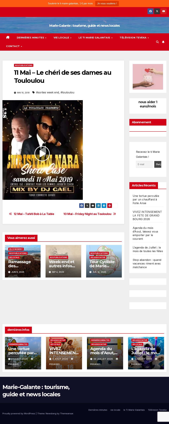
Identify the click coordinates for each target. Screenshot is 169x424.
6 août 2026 (60, 359)
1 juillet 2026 (144, 359)
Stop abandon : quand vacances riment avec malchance (147, 263)
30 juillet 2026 (103, 359)
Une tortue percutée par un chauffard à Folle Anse (146, 199)
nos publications (23, 65)
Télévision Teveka (133, 37)
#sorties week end (47, 92)
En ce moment (16, 249)
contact (13, 46)
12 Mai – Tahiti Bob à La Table (34, 214)
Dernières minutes (31, 37)
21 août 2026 (20, 359)
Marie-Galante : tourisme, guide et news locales (84, 26)
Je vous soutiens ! (107, 3)
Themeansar (66, 413)
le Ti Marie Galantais (95, 37)
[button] (157, 42)
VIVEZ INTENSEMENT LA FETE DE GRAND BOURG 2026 (147, 215)
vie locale (62, 37)
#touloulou (67, 92)
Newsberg (51, 413)
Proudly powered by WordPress (19, 413)
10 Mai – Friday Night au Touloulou (87, 214)
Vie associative (97, 257)
